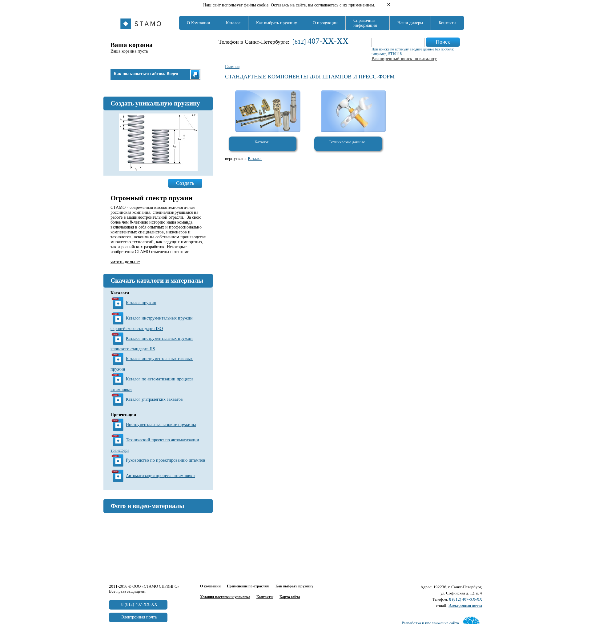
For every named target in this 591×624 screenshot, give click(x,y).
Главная (232, 66)
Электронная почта (465, 605)
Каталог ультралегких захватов (154, 399)
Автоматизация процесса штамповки (160, 475)
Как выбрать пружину (276, 23)
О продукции (325, 23)
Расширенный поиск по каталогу (404, 58)
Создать (185, 183)
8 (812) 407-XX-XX (465, 599)
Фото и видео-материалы (147, 506)
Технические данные (347, 142)
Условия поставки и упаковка (225, 597)
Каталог (233, 23)
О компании (210, 586)
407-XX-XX (328, 41)
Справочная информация (365, 23)
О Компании (198, 23)
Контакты (447, 23)
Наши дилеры (410, 23)
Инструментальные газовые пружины (161, 424)
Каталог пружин (141, 302)
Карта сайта (289, 597)
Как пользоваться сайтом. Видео (146, 73)
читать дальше (125, 261)
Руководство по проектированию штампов (165, 460)
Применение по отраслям (248, 586)
